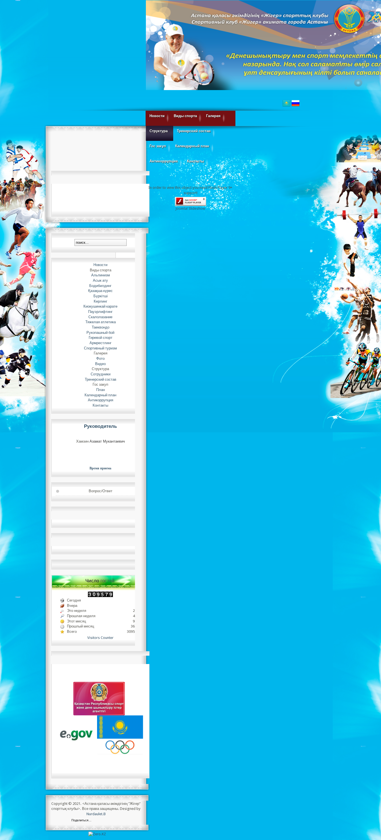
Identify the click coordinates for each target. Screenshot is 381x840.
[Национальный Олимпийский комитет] (120, 735)
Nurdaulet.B (96, 814)
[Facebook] (103, 820)
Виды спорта (185, 116)
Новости (157, 116)
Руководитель (100, 426)
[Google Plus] (126, 820)
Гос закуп (157, 146)
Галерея (213, 116)
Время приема (100, 468)
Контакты (195, 161)
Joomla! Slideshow (190, 208)
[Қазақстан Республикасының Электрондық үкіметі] (76, 735)
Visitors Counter (100, 638)
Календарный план (192, 146)
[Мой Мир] (121, 820)
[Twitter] (109, 820)
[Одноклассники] (115, 820)
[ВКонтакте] (97, 820)
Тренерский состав (194, 131)
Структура (158, 131)
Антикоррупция (163, 161)
